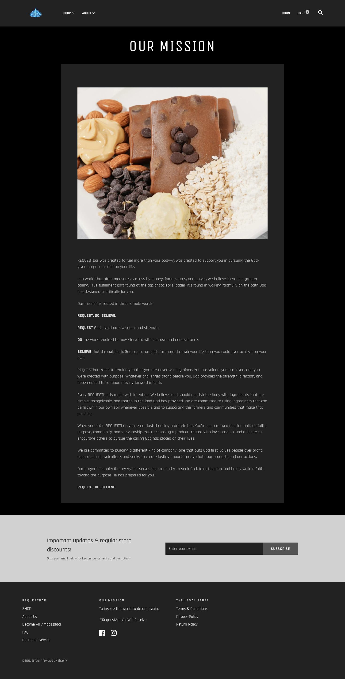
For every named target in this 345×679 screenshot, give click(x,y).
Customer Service (36, 640)
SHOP (67, 13)
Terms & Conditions (191, 608)
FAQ (25, 632)
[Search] (320, 13)
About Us (29, 616)
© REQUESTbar (31, 661)
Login (286, 13)
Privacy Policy (187, 616)
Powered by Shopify (54, 661)
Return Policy (187, 624)
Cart (303, 13)
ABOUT (86, 13)
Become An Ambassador (41, 624)
